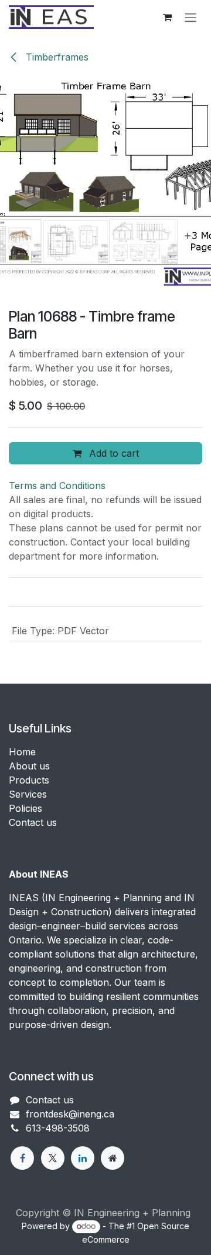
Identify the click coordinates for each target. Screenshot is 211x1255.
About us (29, 766)
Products (29, 780)
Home (22, 752)
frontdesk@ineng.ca (70, 1114)
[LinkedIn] (82, 1158)
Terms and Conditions (57, 485)
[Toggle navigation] (190, 17)
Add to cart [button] (112, 453)
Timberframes (56, 57)
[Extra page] (112, 1158)
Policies (25, 808)
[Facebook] (22, 1158)
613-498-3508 (58, 1128)
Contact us (33, 822)
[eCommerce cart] (167, 17)
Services (28, 794)
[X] (52, 1158)
